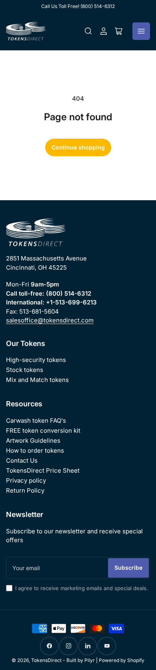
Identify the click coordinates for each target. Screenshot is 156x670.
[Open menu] (141, 31)
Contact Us (22, 460)
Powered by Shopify (121, 660)
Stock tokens (24, 370)
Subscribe (128, 567)
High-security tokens (36, 360)
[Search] (88, 31)
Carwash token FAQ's (36, 420)
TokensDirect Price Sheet (43, 470)
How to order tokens (35, 450)
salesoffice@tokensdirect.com (50, 320)
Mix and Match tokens (37, 380)
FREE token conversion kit (43, 430)
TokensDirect (46, 660)
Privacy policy (26, 480)
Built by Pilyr (80, 660)
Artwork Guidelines (33, 440)
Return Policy (25, 490)
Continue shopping (78, 147)
